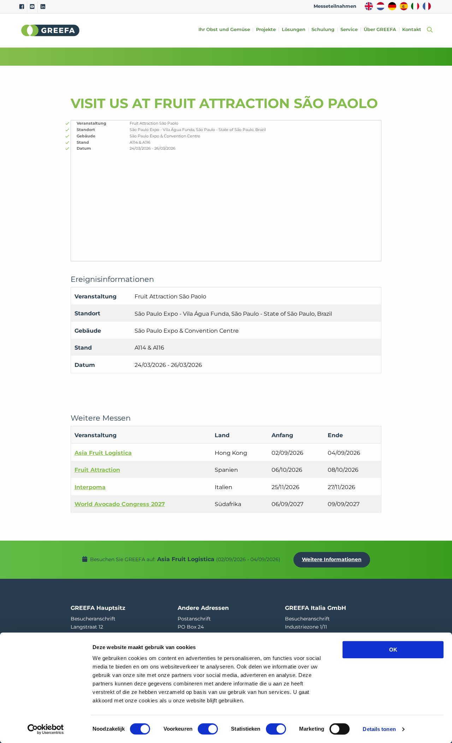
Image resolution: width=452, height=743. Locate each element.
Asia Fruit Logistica (103, 453)
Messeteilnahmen (335, 6)
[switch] (208, 729)
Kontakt (411, 30)
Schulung (322, 30)
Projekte (266, 30)
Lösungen (293, 30)
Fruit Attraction (97, 469)
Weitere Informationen (332, 559)
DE (392, 6)
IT (415, 6)
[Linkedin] (43, 6)
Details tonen (379, 729)
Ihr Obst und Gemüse (224, 30)
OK (393, 650)
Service (349, 30)
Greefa (50, 30)
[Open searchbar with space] (428, 30)
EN (369, 6)
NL (380, 6)
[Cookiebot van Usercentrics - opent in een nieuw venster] (46, 729)
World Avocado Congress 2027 (120, 504)
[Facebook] (21, 6)
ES (404, 6)
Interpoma (90, 487)
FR (427, 6)
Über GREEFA (380, 30)
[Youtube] (32, 6)
